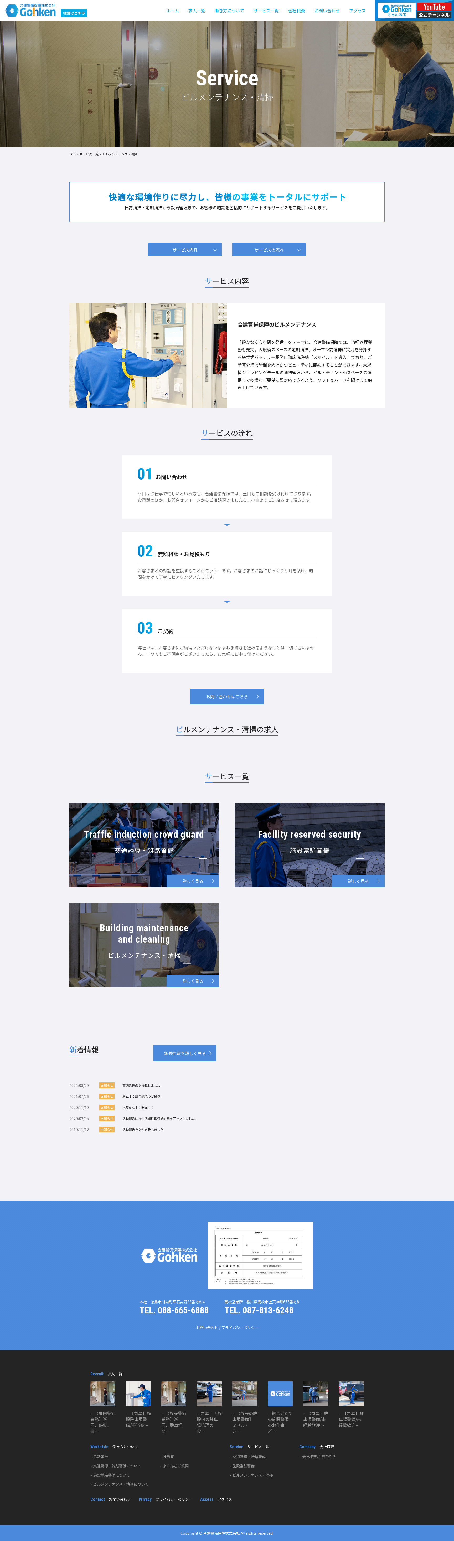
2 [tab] (152, 402)
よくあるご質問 (176, 1465)
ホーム (172, 10)
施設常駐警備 (244, 1465)
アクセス (357, 10)
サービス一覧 (266, 10)
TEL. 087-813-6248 (258, 1310)
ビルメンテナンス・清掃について (120, 1484)
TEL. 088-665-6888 (174, 1310)
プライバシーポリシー (239, 1327)
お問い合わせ (327, 10)
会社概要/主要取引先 (319, 1456)
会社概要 (296, 10)
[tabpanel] (148, 355)
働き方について (229, 10)
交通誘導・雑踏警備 (249, 1456)
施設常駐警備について (111, 1475)
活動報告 (100, 1456)
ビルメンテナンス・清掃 (253, 1475)
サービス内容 (185, 250)
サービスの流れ (269, 250)
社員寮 (168, 1456)
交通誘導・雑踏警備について (117, 1465)
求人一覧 (196, 10)
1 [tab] (144, 402)
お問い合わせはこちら (227, 696)
